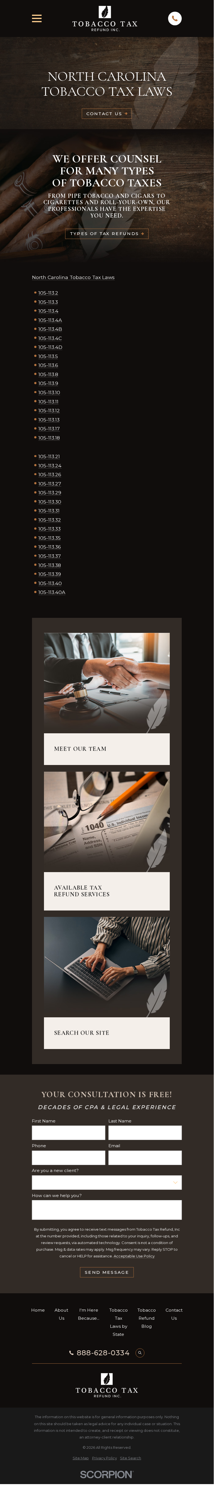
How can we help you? (57, 1195)
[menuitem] (81, 1458)
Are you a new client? (55, 1170)
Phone (39, 1146)
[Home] (104, 18)
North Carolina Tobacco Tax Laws (73, 277)
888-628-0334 (103, 1352)
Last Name (120, 1121)
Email (114, 1146)
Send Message (107, 1272)
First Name (44, 1121)
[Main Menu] (36, 18)
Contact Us (104, 113)
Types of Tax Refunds (104, 233)
